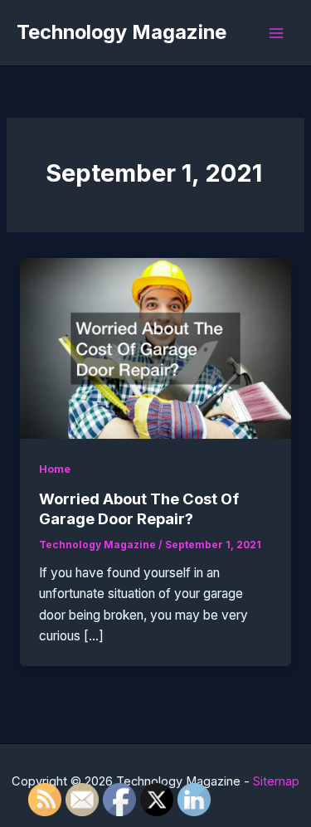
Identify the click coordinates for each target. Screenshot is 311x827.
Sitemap (276, 781)
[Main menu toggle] (276, 33)
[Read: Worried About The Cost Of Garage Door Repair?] (155, 347)
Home (54, 469)
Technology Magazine (121, 32)
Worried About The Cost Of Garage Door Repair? (139, 508)
